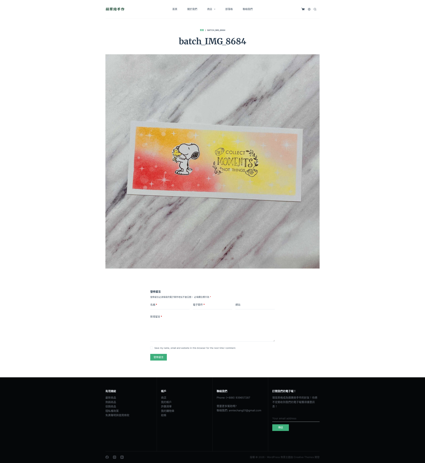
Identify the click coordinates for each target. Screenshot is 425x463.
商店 (209, 9)
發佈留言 (159, 357)
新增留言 (156, 316)
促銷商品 (110, 406)
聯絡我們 (248, 9)
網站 (237, 304)
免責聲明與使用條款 (117, 415)
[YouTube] (122, 457)
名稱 (153, 304)
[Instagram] (114, 457)
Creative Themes (304, 457)
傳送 (280, 427)
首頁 (174, 9)
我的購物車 (167, 411)
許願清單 (166, 406)
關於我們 (192, 9)
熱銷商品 (110, 402)
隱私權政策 (112, 411)
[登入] (309, 9)
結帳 (163, 415)
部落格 (229, 9)
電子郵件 (199, 304)
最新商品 (110, 397)
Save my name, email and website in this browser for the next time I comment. (195, 348)
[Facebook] (107, 457)
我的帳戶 (166, 402)
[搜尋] (315, 9)
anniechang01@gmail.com (245, 410)
